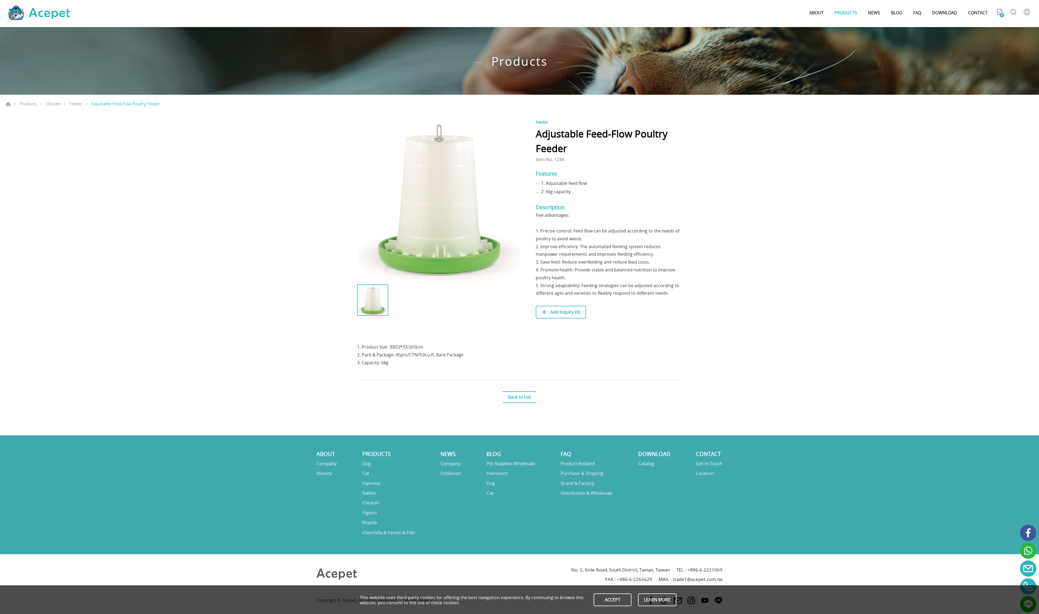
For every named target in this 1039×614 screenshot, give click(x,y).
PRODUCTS (845, 13)
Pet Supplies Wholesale (510, 463)
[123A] (438, 200)
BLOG (896, 13)
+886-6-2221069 (704, 570)
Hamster (371, 483)
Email (1028, 568)
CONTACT (978, 13)
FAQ (917, 13)
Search (1013, 13)
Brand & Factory (577, 483)
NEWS (874, 13)
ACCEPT (612, 600)
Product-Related (578, 463)
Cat (365, 473)
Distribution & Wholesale (587, 493)
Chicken (53, 103)
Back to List (519, 397)
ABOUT (816, 13)
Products (28, 103)
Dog (366, 463)
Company (327, 463)
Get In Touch (709, 463)
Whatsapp (1028, 551)
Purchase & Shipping (582, 473)
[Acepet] (39, 12)
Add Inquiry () (564, 312)
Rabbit (369, 493)
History (324, 473)
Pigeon (369, 513)
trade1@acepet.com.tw (697, 579)
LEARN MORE (657, 600)
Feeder (76, 103)
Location (705, 473)
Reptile (369, 522)
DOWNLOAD (944, 13)
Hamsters (496, 473)
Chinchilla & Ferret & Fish (388, 532)
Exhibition (450, 473)
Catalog (646, 463)
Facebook (1028, 533)
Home (8, 104)
